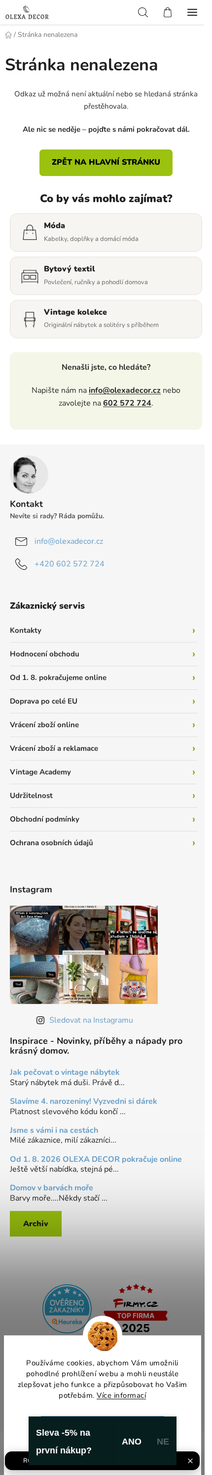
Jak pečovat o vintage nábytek (65, 1072)
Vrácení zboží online (44, 725)
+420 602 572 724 (70, 564)
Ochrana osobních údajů (51, 843)
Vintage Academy (40, 772)
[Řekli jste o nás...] (67, 1308)
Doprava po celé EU (43, 701)
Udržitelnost (31, 795)
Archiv (35, 1223)
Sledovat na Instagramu (91, 1020)
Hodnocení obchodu (44, 654)
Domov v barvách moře (51, 1188)
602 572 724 (127, 403)
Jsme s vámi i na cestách (54, 1130)
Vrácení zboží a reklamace (54, 748)
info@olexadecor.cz (125, 390)
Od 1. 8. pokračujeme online (58, 677)
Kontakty (25, 630)
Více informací (121, 1395)
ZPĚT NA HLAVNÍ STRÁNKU (106, 162)
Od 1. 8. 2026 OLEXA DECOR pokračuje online (96, 1159)
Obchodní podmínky (44, 819)
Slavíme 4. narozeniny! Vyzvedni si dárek (83, 1101)
